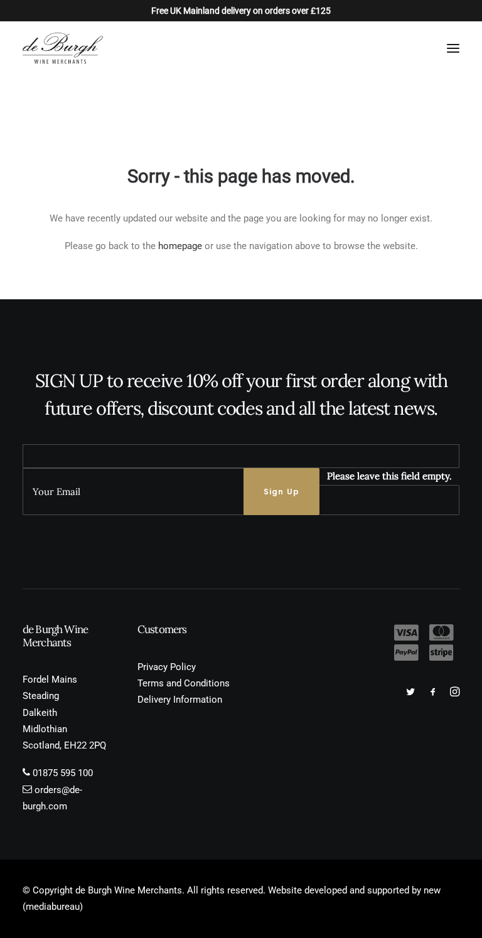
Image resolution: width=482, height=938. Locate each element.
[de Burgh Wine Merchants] (63, 48)
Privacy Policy (166, 667)
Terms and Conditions (183, 683)
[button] (453, 48)
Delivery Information (179, 699)
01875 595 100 (63, 773)
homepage (180, 246)
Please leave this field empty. (389, 476)
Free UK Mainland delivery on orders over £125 (241, 11)
